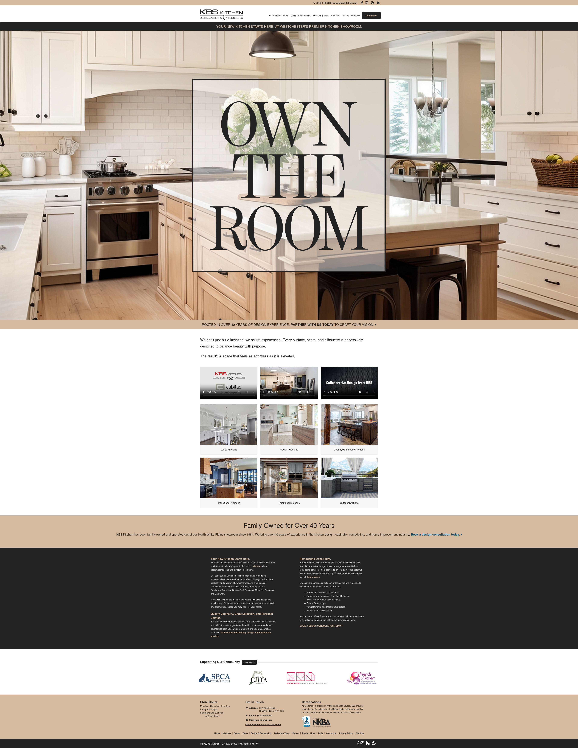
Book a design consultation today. (436, 534)
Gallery (345, 15)
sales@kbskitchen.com (345, 2)
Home (217, 733)
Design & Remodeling (301, 15)
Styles (237, 733)
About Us (355, 15)
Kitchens (277, 15)
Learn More (249, 662)
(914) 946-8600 (323, 2)
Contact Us (331, 733)
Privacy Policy (346, 733)
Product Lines (308, 733)
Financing (335, 15)
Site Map (360, 733)
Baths (285, 15)
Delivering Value (321, 15)
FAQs (320, 733)
